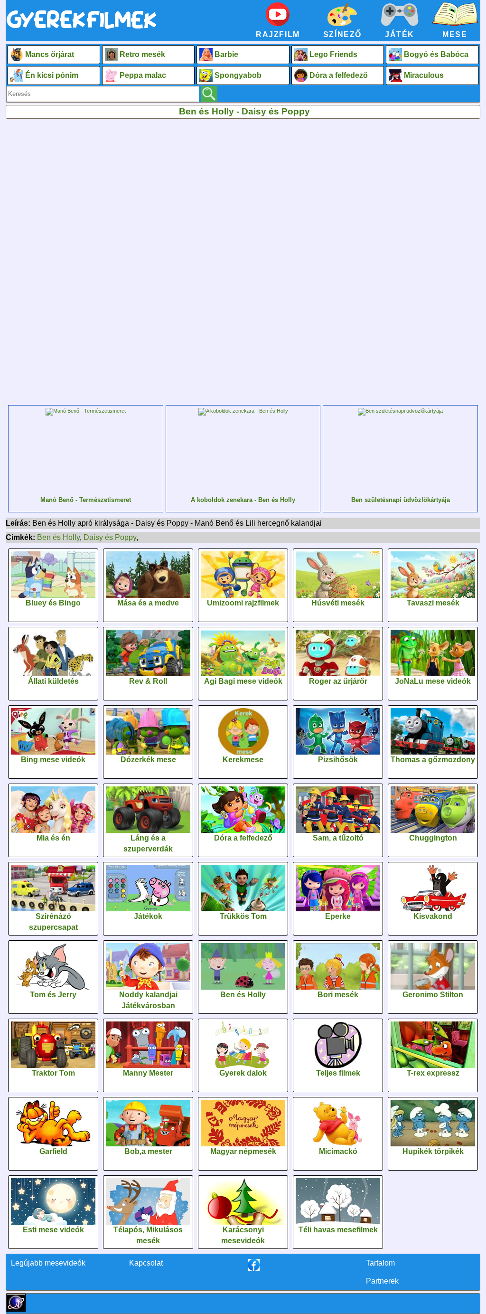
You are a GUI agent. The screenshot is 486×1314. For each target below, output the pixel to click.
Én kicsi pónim (51, 75)
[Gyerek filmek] (82, 29)
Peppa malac (143, 75)
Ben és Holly (58, 537)
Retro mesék (142, 54)
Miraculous (424, 75)
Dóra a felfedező (338, 75)
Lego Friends (333, 54)
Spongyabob (238, 75)
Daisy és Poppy (110, 537)
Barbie (226, 54)
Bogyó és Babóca (436, 54)
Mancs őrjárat (49, 54)
